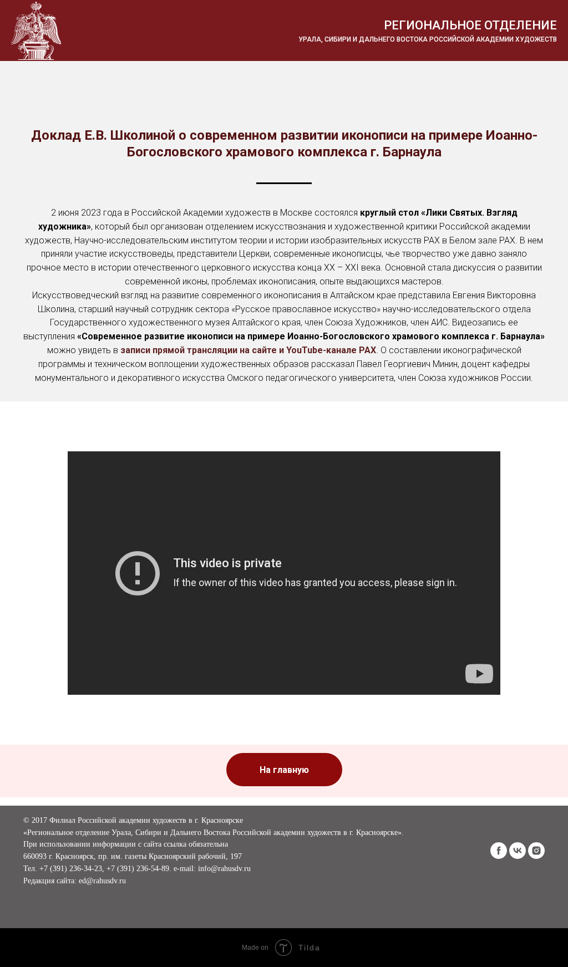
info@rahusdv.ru (224, 868)
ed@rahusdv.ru (102, 881)
